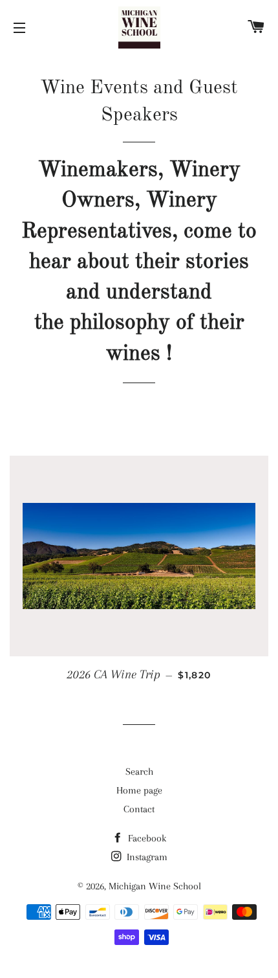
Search (139, 771)
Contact (139, 809)
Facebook (145, 838)
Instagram (145, 857)
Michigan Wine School (155, 886)
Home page (139, 790)
